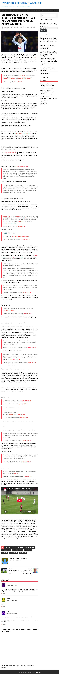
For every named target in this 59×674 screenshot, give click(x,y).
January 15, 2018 (22, 226)
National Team (4, 10)
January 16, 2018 (18, 81)
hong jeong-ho (19, 547)
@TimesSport (21, 221)
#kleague (16, 473)
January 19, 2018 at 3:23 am (12, 600)
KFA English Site (43, 93)
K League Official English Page (47, 85)
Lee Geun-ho (28, 550)
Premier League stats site (10, 152)
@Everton (18, 216)
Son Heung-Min (13, 552)
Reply (4, 593)
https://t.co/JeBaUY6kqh (19, 414)
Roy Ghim (14, 27)
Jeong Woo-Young (29, 547)
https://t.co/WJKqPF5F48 (25, 400)
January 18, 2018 (6, 27)
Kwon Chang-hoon (17, 550)
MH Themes (38, 672)
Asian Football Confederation (46, 92)
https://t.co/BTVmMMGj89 (24, 78)
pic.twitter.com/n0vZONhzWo (10, 223)
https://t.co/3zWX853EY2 (8, 310)
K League (28, 10)
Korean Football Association (46, 88)
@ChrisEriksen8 (22, 218)
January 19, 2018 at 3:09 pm (12, 613)
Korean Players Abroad (17, 10)
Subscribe (43, 30)
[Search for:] (49, 15)
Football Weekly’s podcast (21, 166)
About (55, 10)
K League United (43, 103)
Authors (48, 10)
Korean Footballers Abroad (46, 83)
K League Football (44, 104)
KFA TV (41, 101)
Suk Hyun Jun (23, 552)
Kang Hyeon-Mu (6, 550)
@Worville (22, 75)
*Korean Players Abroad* (24, 27)
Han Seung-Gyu (9, 547)
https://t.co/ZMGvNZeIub (9, 78)
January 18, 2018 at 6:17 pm (12, 585)
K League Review (44, 87)
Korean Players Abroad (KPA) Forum (48, 95)
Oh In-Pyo (5, 552)
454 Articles (24, 558)
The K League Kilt (44, 100)
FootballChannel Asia (45, 96)
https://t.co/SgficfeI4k (15, 359)
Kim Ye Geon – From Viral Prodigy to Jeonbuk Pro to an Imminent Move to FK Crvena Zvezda (48, 47)
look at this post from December (22, 133)
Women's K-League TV (45, 90)
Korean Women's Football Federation (48, 98)
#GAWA (11, 414)
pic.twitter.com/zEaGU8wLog (22, 236)
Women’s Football (38, 10)
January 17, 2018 (26, 239)
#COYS (14, 236)
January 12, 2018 (27, 461)
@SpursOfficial (6, 216)
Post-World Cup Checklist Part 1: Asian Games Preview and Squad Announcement (47, 68)
